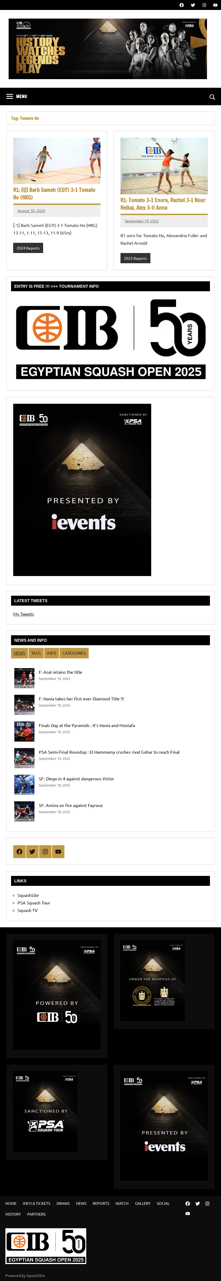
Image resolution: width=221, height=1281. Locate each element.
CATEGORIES (74, 652)
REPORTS (101, 1203)
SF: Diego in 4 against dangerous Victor (76, 778)
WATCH (122, 1203)
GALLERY (142, 1203)
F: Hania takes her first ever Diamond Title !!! (81, 698)
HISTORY (13, 1214)
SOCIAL (163, 1203)
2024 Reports (28, 247)
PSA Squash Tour (34, 902)
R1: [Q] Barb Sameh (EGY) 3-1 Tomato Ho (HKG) (54, 193)
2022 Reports (135, 258)
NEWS (19, 652)
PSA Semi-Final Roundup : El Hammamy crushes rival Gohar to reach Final (109, 751)
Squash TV (28, 910)
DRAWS (63, 1203)
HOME (10, 1203)
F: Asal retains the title (60, 672)
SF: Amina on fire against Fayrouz (71, 805)
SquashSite (28, 895)
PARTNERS (36, 1214)
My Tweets (23, 613)
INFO (51, 652)
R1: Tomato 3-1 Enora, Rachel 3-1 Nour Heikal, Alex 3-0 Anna (163, 204)
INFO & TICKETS (36, 1203)
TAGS (36, 652)
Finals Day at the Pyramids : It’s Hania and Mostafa (87, 725)
